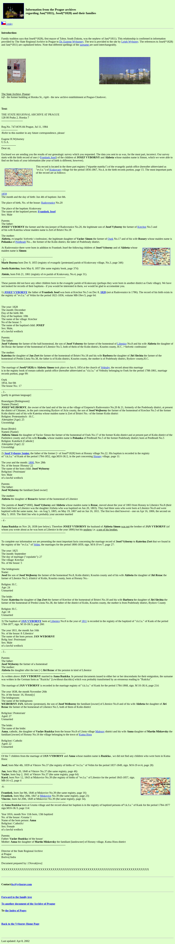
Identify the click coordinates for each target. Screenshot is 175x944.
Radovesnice (48, 202)
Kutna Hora (85, 734)
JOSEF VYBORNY (16, 292)
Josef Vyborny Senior (16, 453)
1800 (31, 462)
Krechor (141, 226)
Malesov (100, 731)
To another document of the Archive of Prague (28, 903)
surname (85, 44)
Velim (36, 544)
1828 (103, 292)
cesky (9, 23)
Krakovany (55, 169)
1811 (84, 621)
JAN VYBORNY (31, 621)
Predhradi (20, 241)
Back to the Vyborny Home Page (20, 923)
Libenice (122, 343)
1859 (4, 193)
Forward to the (16, 897)
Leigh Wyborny (129, 41)
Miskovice (45, 795)
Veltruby (105, 367)
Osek (110, 238)
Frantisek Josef (48, 157)
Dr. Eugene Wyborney (71, 41)
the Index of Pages (15, 910)
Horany (97, 456)
